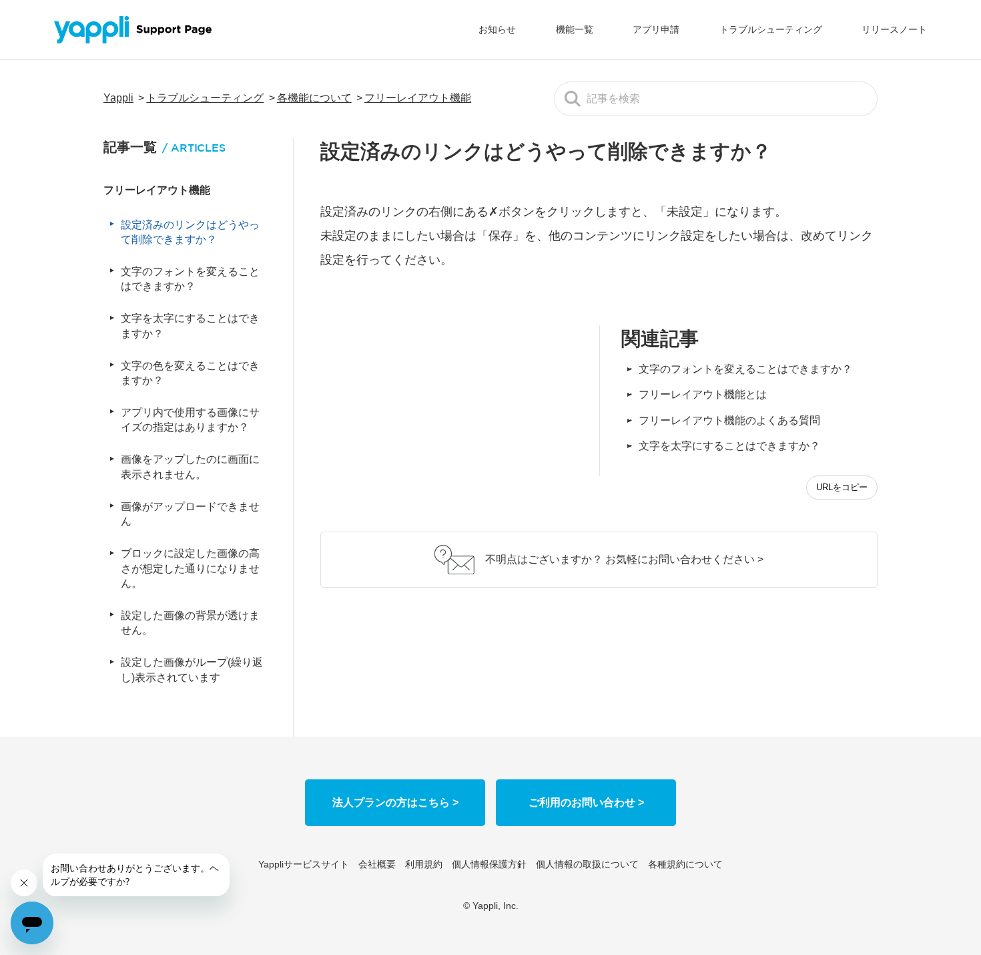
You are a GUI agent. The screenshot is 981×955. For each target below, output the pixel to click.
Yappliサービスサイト (303, 864)
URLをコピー (842, 487)
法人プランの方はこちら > (395, 802)
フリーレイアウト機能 (417, 98)
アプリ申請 (656, 29)
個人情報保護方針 (489, 864)
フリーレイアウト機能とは (703, 394)
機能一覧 (574, 29)
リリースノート (894, 29)
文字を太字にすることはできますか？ (729, 445)
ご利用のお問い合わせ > (586, 802)
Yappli (118, 98)
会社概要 (377, 864)
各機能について (314, 98)
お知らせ (497, 29)
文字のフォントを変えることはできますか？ (745, 369)
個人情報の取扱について (587, 864)
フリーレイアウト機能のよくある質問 (729, 420)
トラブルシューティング (770, 29)
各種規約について (685, 864)
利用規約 (423, 864)
